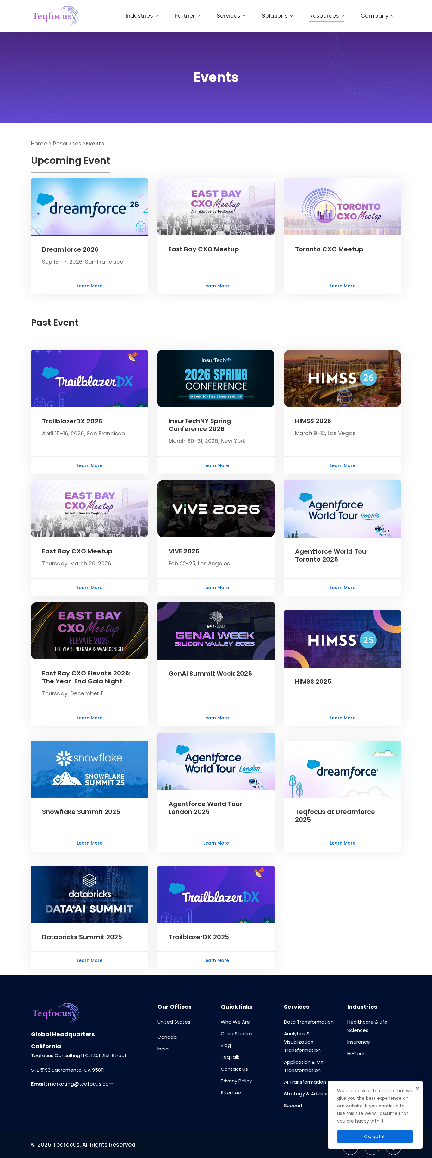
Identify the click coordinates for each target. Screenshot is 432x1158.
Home (39, 143)
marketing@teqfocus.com (81, 1084)
